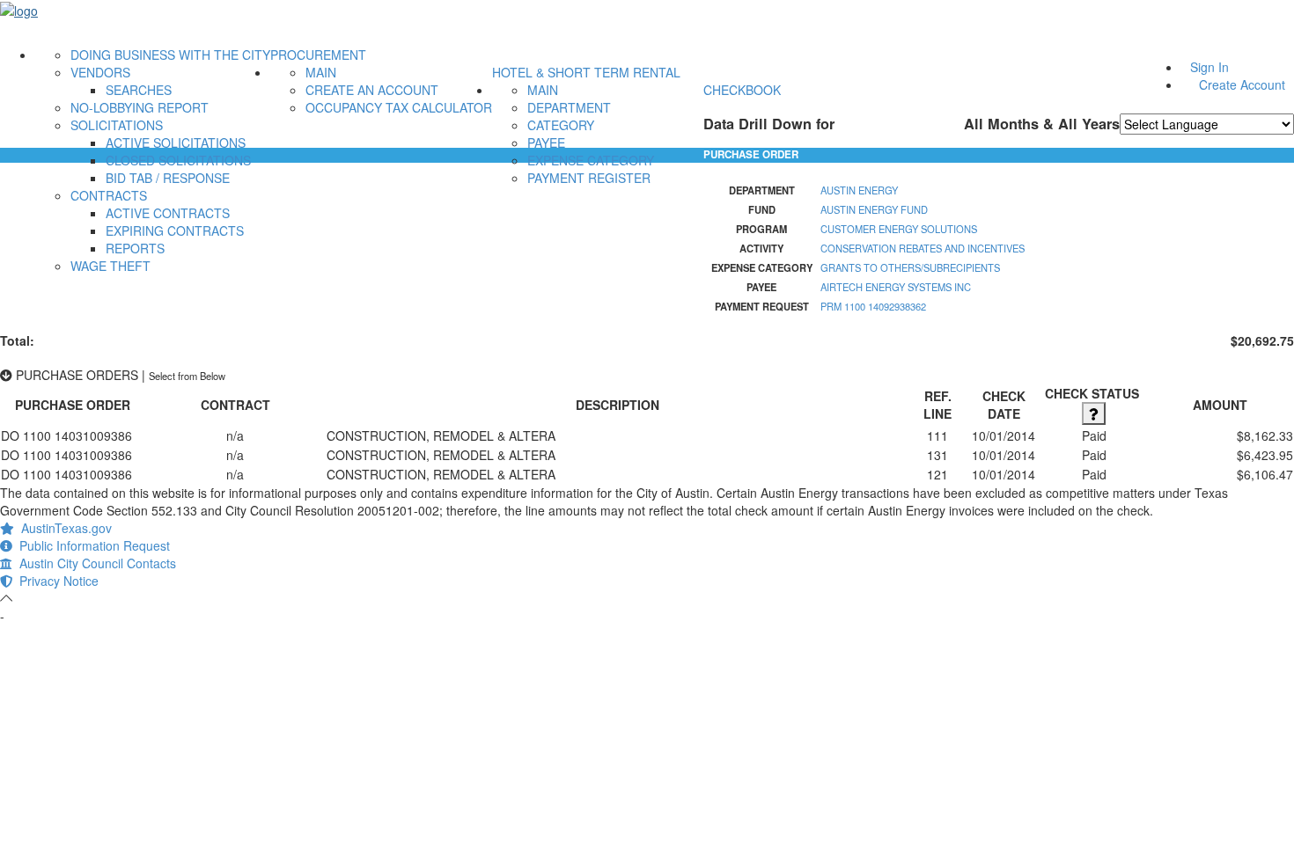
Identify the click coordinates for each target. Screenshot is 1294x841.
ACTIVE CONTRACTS (168, 213)
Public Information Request (91, 545)
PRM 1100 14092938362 (873, 306)
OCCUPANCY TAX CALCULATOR (398, 107)
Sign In (1209, 67)
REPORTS (135, 248)
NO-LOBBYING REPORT (139, 107)
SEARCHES (139, 90)
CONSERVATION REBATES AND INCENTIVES (922, 248)
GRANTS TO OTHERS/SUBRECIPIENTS (910, 267)
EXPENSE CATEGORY (590, 160)
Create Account (1242, 84)
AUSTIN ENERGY (859, 190)
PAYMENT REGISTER (589, 177)
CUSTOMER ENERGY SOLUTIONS (898, 229)
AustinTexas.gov (63, 528)
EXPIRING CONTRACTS (175, 230)
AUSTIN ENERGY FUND (874, 209)
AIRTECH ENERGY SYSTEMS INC (895, 287)
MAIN (320, 72)
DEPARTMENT (569, 107)
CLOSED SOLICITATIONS (178, 160)
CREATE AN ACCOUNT (371, 90)
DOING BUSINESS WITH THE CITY (170, 54)
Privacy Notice (55, 580)
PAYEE (546, 142)
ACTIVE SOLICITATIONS (176, 142)
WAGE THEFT (110, 265)
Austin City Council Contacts (94, 563)
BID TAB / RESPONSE (168, 177)
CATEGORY (560, 125)
